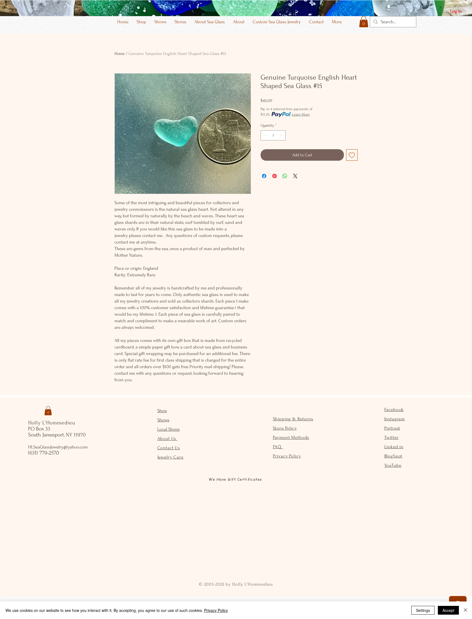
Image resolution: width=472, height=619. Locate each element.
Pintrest (392, 428)
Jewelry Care (170, 457)
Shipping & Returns (293, 418)
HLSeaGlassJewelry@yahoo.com (58, 447)
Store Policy (285, 428)
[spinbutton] (273, 135)
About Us (167, 438)
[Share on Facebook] (264, 176)
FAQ (277, 446)
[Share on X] (295, 176)
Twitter (391, 437)
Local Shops (168, 429)
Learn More (301, 114)
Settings (423, 610)
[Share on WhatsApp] (285, 176)
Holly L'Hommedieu (51, 423)
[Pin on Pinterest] (274, 176)
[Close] (465, 610)
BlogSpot (393, 456)
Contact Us (168, 447)
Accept (448, 610)
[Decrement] (264, 135)
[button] (363, 21)
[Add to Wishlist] (352, 155)
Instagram (394, 418)
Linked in (394, 446)
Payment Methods (291, 437)
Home (119, 53)
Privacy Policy (287, 456)
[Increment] (281, 135)
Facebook (394, 409)
